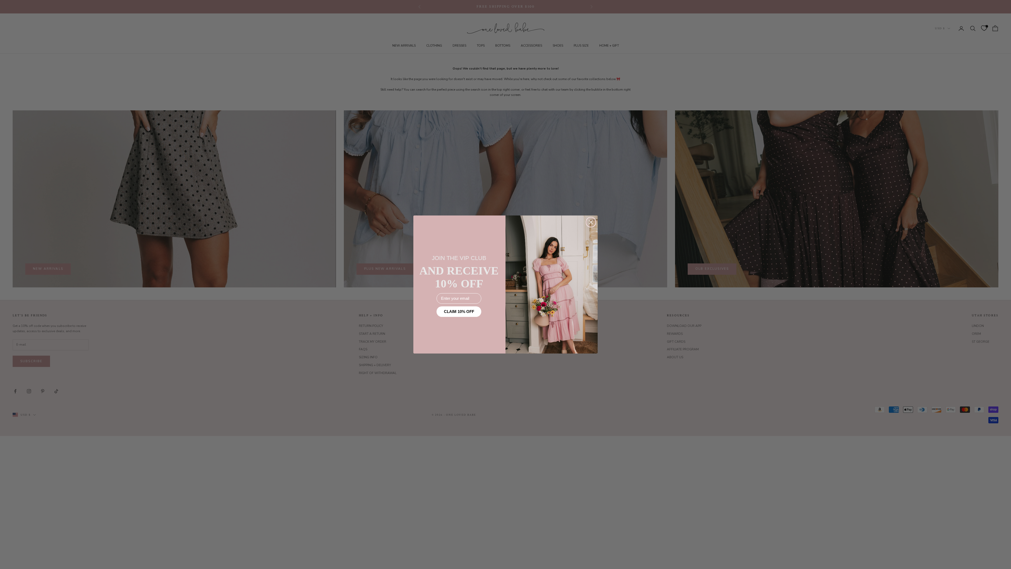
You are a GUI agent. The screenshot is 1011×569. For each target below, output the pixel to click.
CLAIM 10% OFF (459, 311)
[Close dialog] (591, 222)
